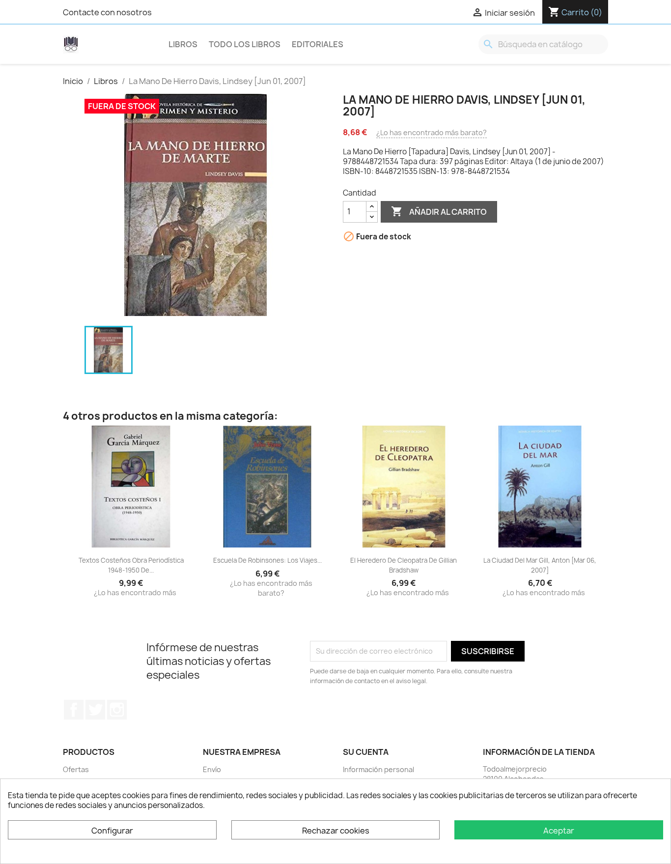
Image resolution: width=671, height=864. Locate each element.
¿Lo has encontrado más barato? (431, 132)
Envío (212, 769)
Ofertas (76, 769)
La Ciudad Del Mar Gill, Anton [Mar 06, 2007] (539, 565)
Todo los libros (244, 44)
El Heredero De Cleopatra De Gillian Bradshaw (403, 565)
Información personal (378, 769)
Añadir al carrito (439, 211)
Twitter (95, 710)
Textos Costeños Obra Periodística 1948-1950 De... (131, 565)
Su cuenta (366, 752)
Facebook (74, 710)
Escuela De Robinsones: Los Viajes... (267, 560)
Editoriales (317, 44)
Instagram (117, 710)
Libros (182, 44)
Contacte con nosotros (107, 12)
